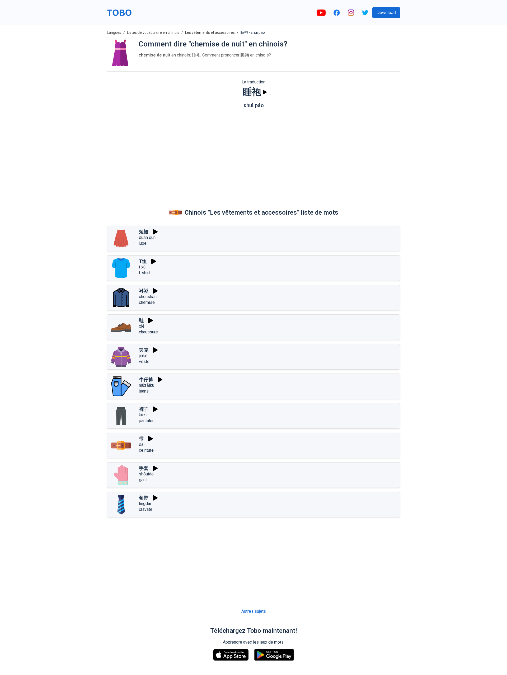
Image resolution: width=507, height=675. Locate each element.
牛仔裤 (146, 379)
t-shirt (144, 272)
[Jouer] (265, 92)
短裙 (143, 231)
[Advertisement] (253, 153)
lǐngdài (145, 503)
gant (143, 479)
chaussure (148, 331)
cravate (145, 509)
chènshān (148, 296)
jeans (144, 391)
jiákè (143, 355)
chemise (147, 302)
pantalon (146, 420)
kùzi (143, 414)
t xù (142, 267)
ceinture (146, 450)
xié (141, 326)
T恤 (143, 261)
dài (141, 444)
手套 (143, 468)
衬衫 (143, 291)
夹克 (143, 350)
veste (144, 361)
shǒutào (146, 473)
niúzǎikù (146, 385)
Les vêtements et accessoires (210, 32)
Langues (114, 32)
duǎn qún (147, 237)
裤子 (143, 409)
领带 (143, 498)
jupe (143, 243)
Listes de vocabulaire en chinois (153, 32)
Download (386, 12)
